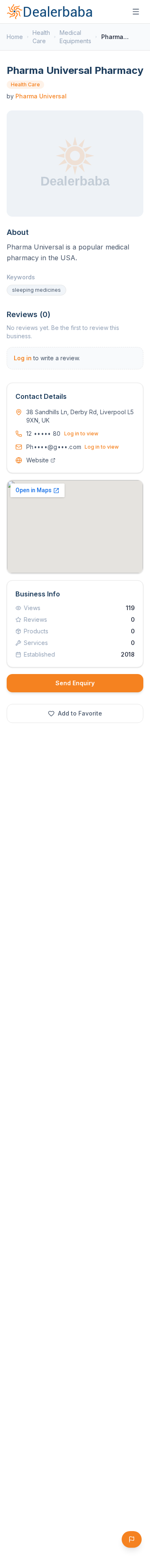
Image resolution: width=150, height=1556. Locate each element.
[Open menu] (135, 11)
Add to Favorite (80, 713)
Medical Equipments (75, 36)
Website (37, 460)
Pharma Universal (41, 96)
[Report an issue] (132, 1539)
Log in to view (81, 433)
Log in (23, 358)
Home (15, 36)
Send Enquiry (75, 682)
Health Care (41, 36)
